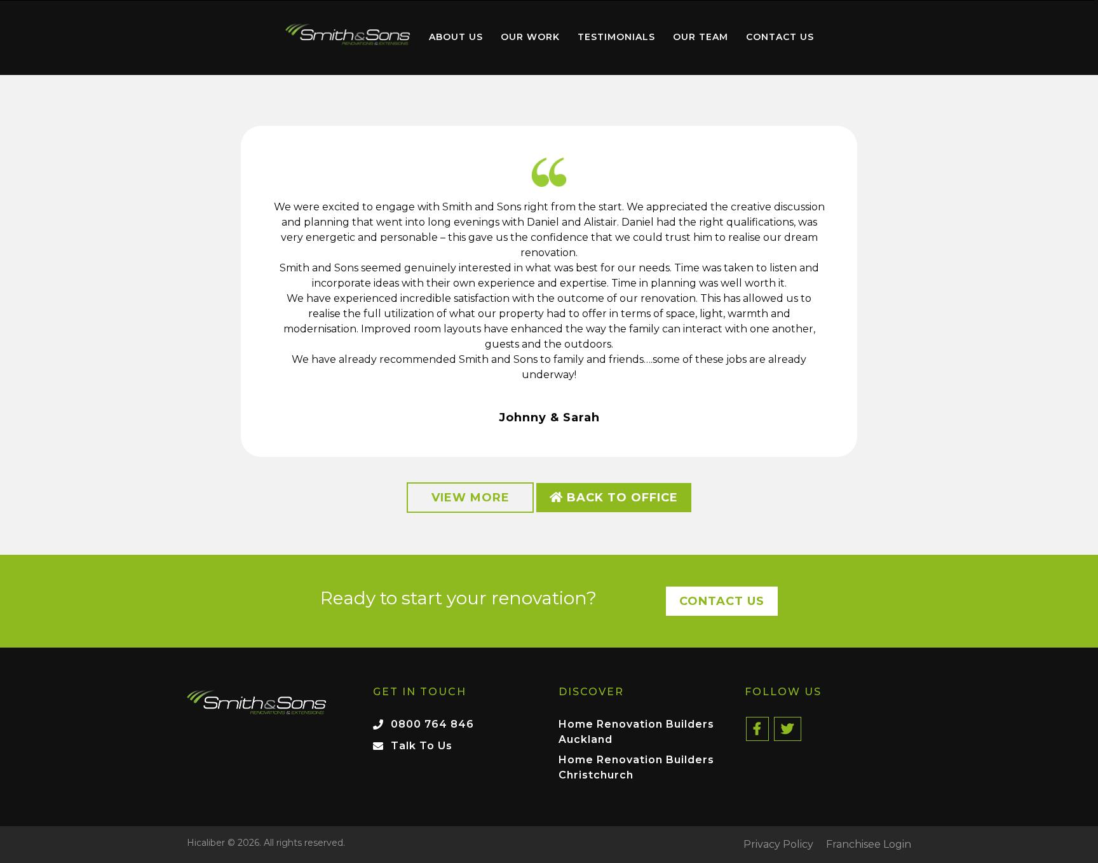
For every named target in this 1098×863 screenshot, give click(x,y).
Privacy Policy (778, 844)
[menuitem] (347, 37)
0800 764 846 (432, 724)
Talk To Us (421, 746)
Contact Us (780, 37)
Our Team (700, 37)
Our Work (530, 37)
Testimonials (616, 37)
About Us (456, 37)
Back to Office (620, 498)
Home (347, 35)
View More (470, 498)
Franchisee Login (868, 844)
